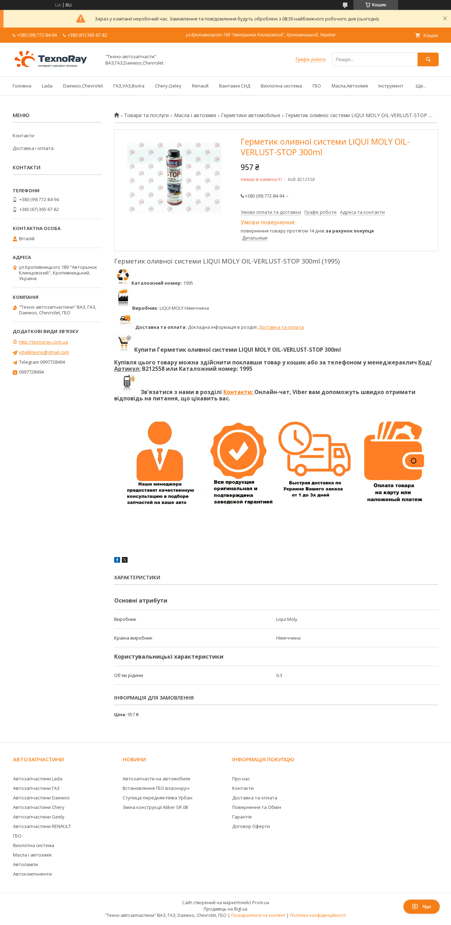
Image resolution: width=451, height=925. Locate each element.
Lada (47, 86)
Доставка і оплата (33, 148)
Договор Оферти (251, 826)
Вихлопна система (281, 86)
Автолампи (25, 864)
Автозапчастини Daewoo (41, 797)
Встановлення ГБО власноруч (156, 788)
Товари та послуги (146, 115)
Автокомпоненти (32, 874)
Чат (426, 906)
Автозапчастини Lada (37, 778)
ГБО (317, 86)
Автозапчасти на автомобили (156, 778)
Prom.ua (260, 903)
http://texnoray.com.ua (43, 342)
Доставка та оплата (281, 327)
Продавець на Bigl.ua (225, 909)
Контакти (23, 135)
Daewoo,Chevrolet (83, 86)
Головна (22, 86)
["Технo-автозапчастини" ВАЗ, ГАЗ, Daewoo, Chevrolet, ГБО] (55, 67)
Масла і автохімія (195, 115)
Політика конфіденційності (318, 915)
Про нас (241, 778)
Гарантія (242, 817)
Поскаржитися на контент (258, 915)
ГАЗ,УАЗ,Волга (128, 86)
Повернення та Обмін (256, 807)
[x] (125, 561)
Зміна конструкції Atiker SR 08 (155, 807)
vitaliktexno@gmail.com (44, 352)
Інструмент (390, 86)
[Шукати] (428, 59)
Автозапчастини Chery (38, 807)
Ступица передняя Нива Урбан (157, 797)
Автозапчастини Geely (38, 817)
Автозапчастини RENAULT (42, 826)
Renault (200, 86)
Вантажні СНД (234, 86)
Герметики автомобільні (250, 115)
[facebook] (117, 561)
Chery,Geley (168, 86)
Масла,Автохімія (350, 86)
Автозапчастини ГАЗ (36, 788)
